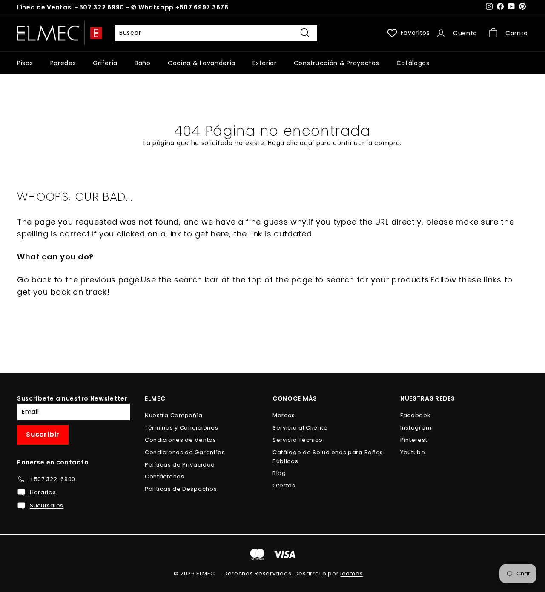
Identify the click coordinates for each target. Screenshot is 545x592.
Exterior (264, 63)
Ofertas (283, 485)
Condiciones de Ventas (180, 440)
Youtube (412, 452)
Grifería (105, 63)
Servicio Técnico (297, 440)
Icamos (351, 573)
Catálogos (413, 63)
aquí (307, 143)
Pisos (25, 63)
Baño (143, 63)
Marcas (283, 415)
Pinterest (413, 440)
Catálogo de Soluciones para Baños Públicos (327, 456)
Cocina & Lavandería (201, 63)
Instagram (415, 428)
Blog (279, 473)
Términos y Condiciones (181, 428)
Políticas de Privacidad (180, 465)
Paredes (63, 63)
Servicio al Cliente (299, 428)
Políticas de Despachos (181, 489)
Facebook (415, 415)
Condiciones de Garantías (185, 452)
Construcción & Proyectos (336, 63)
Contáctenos (164, 476)
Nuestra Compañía (174, 415)
